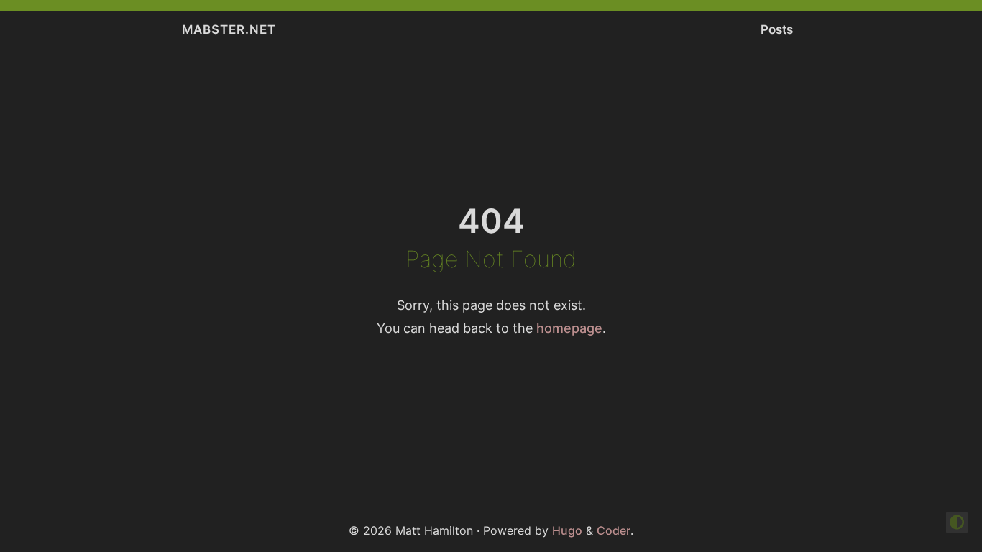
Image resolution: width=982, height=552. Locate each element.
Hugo (567, 530)
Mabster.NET (229, 29)
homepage (569, 328)
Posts (777, 29)
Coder (613, 530)
